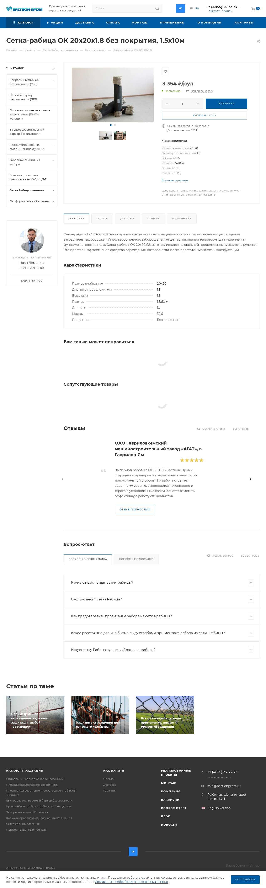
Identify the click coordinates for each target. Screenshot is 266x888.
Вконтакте (180, 8)
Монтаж (153, 218)
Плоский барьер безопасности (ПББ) (32, 784)
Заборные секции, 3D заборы (27, 812)
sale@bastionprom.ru (224, 786)
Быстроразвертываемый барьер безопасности (39, 800)
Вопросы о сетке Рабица (88, 559)
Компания (170, 791)
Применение (181, 218)
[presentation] (62, 479)
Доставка (127, 218)
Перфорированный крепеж (26, 829)
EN (197, 8)
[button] (111, 125)
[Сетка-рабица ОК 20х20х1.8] (113, 95)
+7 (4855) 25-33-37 (222, 7)
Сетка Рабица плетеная (23, 823)
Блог (165, 816)
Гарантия (110, 790)
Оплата (102, 218)
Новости (169, 824)
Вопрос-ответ (173, 808)
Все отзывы (241, 428)
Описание (76, 218)
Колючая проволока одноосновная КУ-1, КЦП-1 (39, 818)
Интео (255, 865)
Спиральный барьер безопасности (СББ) (35, 779)
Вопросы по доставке (136, 559)
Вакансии (170, 799)
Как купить (113, 770)
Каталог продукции (24, 770)
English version (219, 808)
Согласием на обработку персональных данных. (131, 882)
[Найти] (157, 8)
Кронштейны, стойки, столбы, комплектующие (38, 806)
